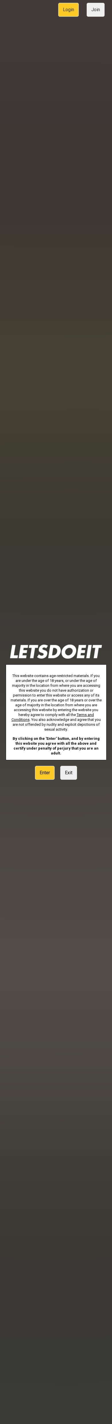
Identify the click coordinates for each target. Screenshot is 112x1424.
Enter (45, 772)
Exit (68, 772)
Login (68, 9)
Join (95, 9)
